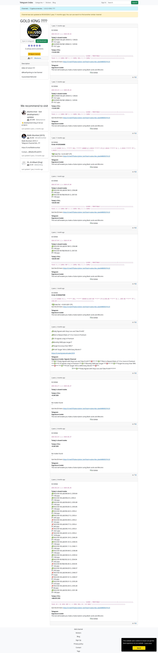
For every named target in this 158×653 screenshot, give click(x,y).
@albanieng (38, 165)
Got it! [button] (139, 648)
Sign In (103, 3)
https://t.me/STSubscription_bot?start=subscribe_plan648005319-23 (86, 62)
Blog (54, 3)
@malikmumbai (40, 138)
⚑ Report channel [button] (34, 54)
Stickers (48, 3)
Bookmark (43, 41)
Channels (25, 9)
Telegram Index (26, 2)
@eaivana (37, 58)
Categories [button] (39, 3)
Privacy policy (78, 644)
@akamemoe (40, 120)
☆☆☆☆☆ (34, 45)
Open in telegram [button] (28, 41)
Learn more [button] (148, 643)
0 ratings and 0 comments (34, 49)
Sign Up (78, 640)
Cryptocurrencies (36, 9)
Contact (78, 647)
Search (134, 3)
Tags (78, 651)
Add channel (78, 629)
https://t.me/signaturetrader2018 (63, 353)
